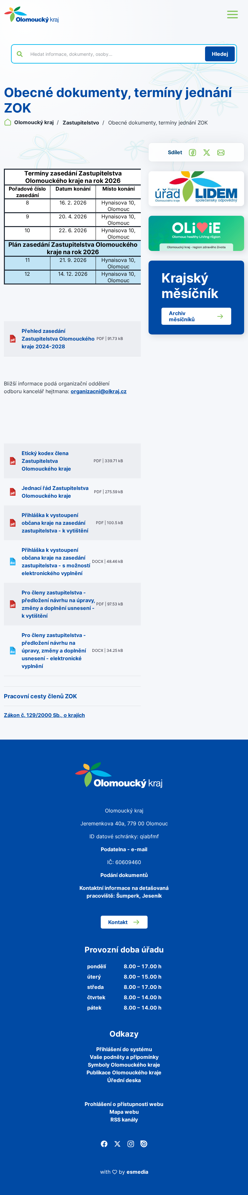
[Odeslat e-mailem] (221, 152)
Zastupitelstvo (81, 122)
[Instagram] (130, 1143)
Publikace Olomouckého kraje (124, 1072)
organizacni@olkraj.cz (99, 391)
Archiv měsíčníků (182, 316)
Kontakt (118, 922)
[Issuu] (143, 1143)
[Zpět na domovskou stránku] (31, 14)
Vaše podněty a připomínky (124, 1057)
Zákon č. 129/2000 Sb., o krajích (44, 715)
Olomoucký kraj (34, 122)
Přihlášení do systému (124, 1049)
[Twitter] (117, 1143)
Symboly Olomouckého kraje (124, 1064)
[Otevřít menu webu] (232, 14)
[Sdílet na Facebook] (192, 152)
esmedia (137, 1172)
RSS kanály (124, 1119)
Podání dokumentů (124, 875)
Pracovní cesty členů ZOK (40, 696)
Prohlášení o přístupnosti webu (124, 1104)
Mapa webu (124, 1112)
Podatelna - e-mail (124, 849)
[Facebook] (104, 1143)
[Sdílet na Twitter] (207, 152)
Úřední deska (124, 1080)
